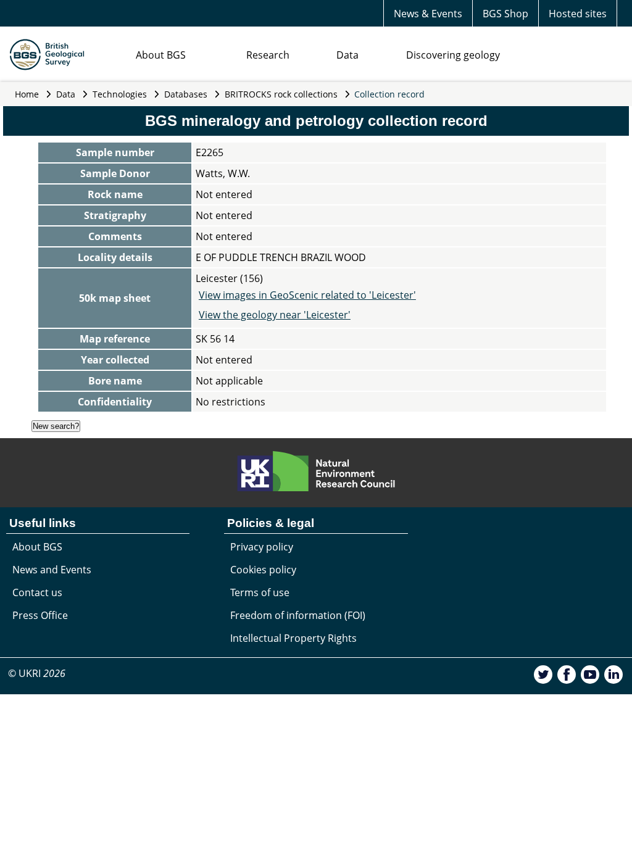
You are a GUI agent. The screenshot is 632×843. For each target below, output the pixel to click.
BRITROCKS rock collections (281, 94)
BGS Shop (505, 13)
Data (347, 55)
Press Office (40, 615)
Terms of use (259, 592)
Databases (185, 94)
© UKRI (36, 673)
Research (267, 55)
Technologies (120, 94)
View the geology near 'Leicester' (275, 315)
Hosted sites (578, 13)
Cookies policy (263, 569)
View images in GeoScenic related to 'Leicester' (307, 295)
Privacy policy (261, 547)
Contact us (37, 592)
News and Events (51, 569)
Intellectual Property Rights (293, 638)
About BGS (161, 55)
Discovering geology (453, 55)
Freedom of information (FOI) (297, 615)
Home (27, 94)
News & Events (428, 13)
